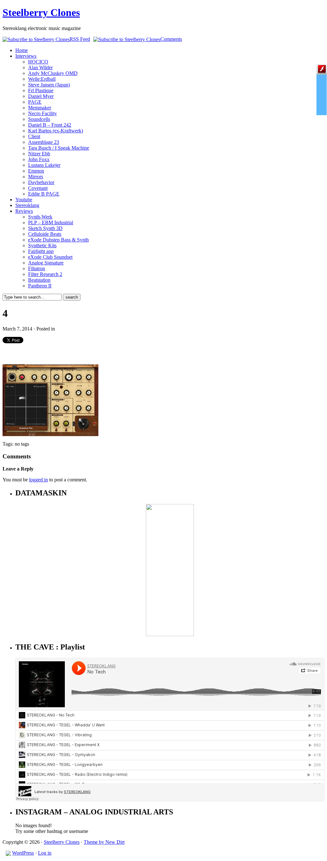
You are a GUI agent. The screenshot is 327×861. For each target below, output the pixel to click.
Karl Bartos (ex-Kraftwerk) (55, 130)
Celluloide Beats (44, 234)
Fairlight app (41, 251)
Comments (171, 39)
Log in (44, 853)
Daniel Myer (41, 96)
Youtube (23, 199)
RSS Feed (80, 39)
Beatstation (39, 280)
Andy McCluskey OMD (53, 73)
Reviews (24, 211)
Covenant (38, 188)
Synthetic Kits (42, 245)
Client (34, 136)
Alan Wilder (40, 67)
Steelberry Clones (41, 12)
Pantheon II (39, 285)
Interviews (25, 56)
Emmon (36, 171)
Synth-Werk (40, 216)
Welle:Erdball (42, 79)
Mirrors (35, 176)
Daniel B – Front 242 (49, 125)
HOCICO (38, 61)
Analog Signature (46, 262)
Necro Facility (42, 113)
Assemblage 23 (43, 142)
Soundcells (39, 119)
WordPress (23, 853)
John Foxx (38, 159)
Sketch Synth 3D (45, 228)
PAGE (35, 102)
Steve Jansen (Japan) (49, 84)
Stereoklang (27, 205)
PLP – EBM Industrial (50, 222)
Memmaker (39, 107)
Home (21, 50)
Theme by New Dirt (104, 842)
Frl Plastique (40, 90)
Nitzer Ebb (39, 153)
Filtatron (36, 268)
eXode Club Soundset (50, 257)
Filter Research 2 (45, 274)
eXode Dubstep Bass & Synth (58, 239)
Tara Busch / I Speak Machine (58, 148)
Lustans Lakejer (44, 165)
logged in (38, 479)
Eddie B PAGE (43, 194)
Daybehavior (41, 182)
